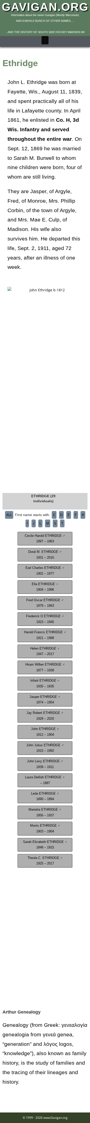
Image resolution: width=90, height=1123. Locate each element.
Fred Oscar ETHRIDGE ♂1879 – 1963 (45, 603)
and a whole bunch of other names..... (45, 20)
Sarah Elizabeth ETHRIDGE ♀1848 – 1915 (45, 844)
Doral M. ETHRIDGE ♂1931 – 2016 (45, 554)
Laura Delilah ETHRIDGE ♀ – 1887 (45, 780)
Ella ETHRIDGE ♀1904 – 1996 (45, 587)
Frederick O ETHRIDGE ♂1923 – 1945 (45, 619)
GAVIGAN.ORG (45, 7)
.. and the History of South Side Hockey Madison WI (45, 32)
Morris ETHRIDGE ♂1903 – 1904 (45, 828)
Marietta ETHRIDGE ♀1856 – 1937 (45, 812)
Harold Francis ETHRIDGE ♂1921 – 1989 (45, 635)
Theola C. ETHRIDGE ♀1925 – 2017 (45, 860)
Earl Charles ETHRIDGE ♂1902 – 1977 (45, 570)
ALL (9, 515)
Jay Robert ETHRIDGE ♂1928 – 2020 (45, 715)
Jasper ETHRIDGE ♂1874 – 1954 (45, 699)
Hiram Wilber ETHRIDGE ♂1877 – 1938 (45, 667)
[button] (45, 40)
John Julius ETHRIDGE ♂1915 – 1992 (45, 748)
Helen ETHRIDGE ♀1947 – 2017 (45, 651)
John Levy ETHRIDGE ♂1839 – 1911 (45, 764)
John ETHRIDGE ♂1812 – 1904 (45, 731)
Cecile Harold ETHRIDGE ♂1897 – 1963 (45, 538)
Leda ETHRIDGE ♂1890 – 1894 (45, 796)
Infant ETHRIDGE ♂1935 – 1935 (45, 683)
